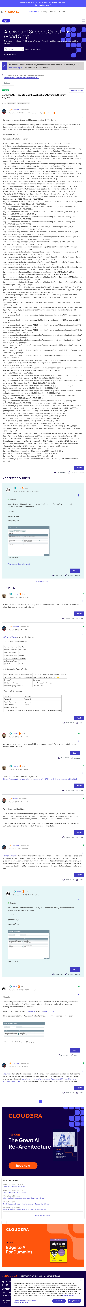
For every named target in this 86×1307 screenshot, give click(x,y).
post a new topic (15, 67)
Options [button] (7, 83)
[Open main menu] (83, 20)
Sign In (6, 21)
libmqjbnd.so (30, 1011)
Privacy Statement (68, 1295)
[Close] (81, 1280)
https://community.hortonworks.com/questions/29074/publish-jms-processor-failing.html (40, 779)
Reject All (59, 1301)
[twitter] (7, 1284)
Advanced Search (10, 54)
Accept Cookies (74, 1301)
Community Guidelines (31, 1276)
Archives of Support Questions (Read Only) (32, 75)
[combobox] (53, 49)
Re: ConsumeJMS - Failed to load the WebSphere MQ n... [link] (21, 77)
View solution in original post (19, 564)
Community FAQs (52, 1276)
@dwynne (7, 1074)
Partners (53, 11)
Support (62, 11)
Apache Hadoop (6, 1302)
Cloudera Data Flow (23, 103)
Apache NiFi (11, 103)
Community (34, 11)
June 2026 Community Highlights (14, 1192)
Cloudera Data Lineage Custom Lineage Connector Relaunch (24, 1198)
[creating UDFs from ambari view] (2, 581)
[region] (47, 1292)
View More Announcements (43, 1215)
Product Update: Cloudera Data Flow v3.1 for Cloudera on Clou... (25, 1210)
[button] (82, 116)
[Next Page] (49, 1101)
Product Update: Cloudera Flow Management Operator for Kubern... (26, 1204)
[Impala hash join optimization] (83, 581)
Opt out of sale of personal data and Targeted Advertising (25, 1301)
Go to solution (77, 90)
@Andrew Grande (10, 637)
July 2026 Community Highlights (14, 1186)
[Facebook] (2, 1284)
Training (44, 11)
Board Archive (11, 75)
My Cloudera (7, 1281)
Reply (79, 467)
